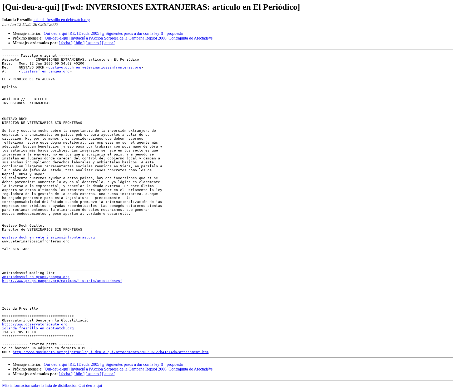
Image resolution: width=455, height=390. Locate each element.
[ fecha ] (65, 43)
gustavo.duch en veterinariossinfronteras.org (94, 67)
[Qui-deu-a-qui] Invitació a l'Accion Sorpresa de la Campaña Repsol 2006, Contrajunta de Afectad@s (127, 38)
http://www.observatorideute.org (34, 324)
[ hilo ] (79, 43)
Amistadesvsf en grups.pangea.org (36, 277)
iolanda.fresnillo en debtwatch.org (61, 19)
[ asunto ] (93, 43)
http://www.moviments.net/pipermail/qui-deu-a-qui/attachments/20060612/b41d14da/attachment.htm (111, 352)
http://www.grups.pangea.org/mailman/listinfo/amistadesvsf (62, 281)
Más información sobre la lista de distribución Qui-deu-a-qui (52, 385)
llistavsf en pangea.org (45, 71)
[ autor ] (108, 43)
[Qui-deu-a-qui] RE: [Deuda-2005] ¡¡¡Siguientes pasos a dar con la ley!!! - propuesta (112, 33)
